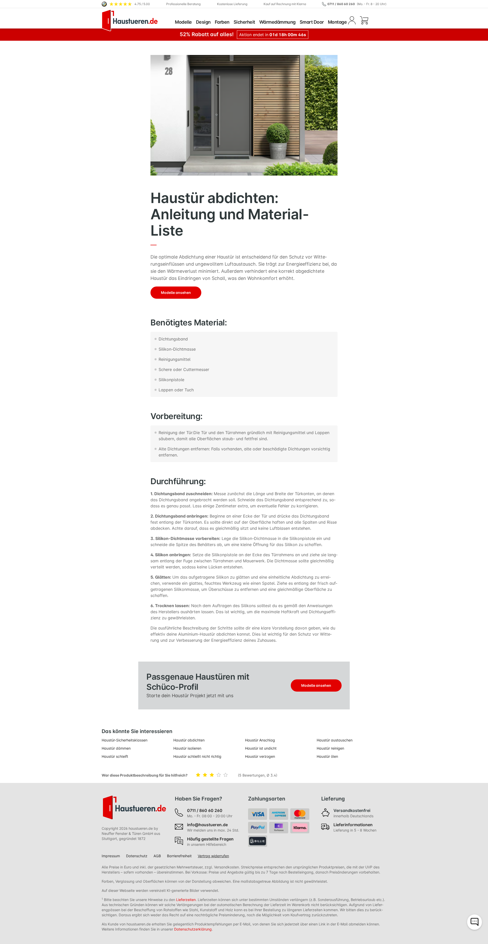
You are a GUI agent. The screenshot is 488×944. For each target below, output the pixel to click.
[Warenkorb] (364, 20)
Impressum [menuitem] (111, 856)
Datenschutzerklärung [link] (193, 929)
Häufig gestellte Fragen (210, 838)
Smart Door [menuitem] (312, 22)
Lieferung (333, 799)
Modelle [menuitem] (183, 22)
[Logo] (137, 20)
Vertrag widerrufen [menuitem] (213, 856)
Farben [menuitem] (222, 22)
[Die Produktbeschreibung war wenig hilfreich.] (206, 775)
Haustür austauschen (335, 740)
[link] (126, 4)
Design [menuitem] (203, 22)
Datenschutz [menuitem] (136, 856)
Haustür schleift (115, 756)
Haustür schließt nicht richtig (197, 756)
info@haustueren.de (207, 824)
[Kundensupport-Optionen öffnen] (474, 922)
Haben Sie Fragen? (198, 799)
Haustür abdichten (189, 740)
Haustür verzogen (260, 756)
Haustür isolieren (187, 748)
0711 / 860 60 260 (341, 4)
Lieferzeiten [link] (186, 899)
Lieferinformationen (353, 824)
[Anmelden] (352, 20)
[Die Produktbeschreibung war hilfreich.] (220, 775)
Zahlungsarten (266, 799)
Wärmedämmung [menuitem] (277, 22)
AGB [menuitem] (157, 856)
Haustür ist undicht (261, 748)
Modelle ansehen (176, 292)
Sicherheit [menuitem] (244, 22)
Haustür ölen (327, 756)
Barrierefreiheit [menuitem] (179, 856)
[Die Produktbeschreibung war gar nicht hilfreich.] (199, 775)
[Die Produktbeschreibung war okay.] (213, 775)
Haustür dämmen (116, 748)
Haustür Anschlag (260, 740)
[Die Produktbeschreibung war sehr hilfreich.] (226, 775)
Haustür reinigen (330, 748)
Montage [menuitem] (337, 22)
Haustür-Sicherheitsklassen (124, 740)
